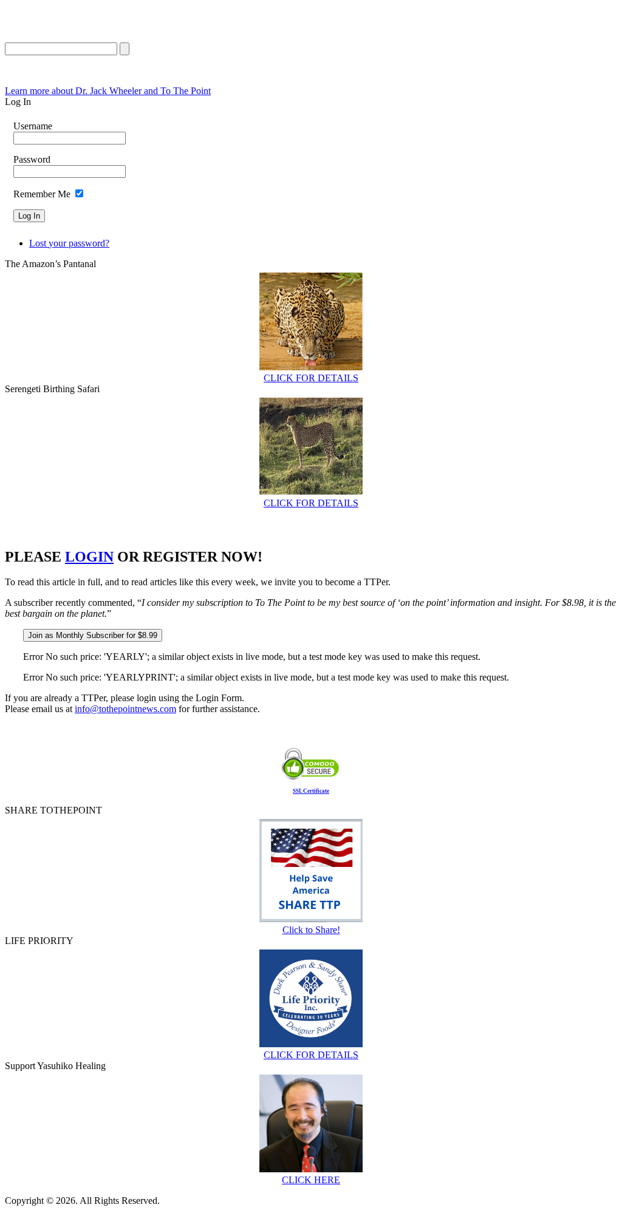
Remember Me (41, 194)
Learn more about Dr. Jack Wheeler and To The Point (108, 91)
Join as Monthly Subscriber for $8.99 (92, 635)
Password (31, 159)
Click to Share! (311, 930)
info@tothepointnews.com (125, 709)
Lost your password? (69, 243)
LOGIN (89, 557)
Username (32, 126)
